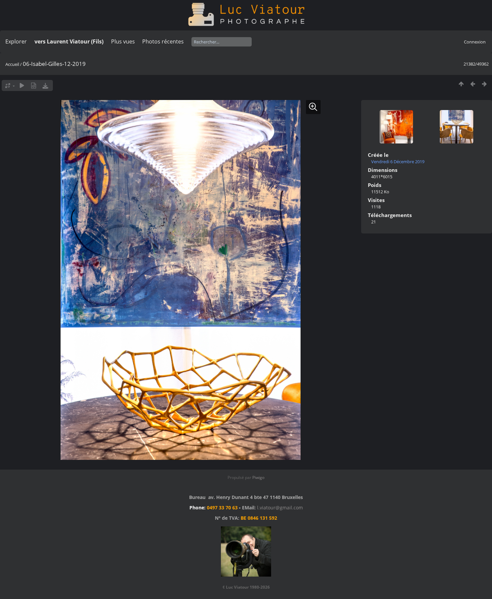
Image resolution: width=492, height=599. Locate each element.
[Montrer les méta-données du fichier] (33, 85)
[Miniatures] (461, 84)
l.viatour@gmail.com (280, 507)
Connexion (475, 42)
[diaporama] (22, 85)
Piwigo (258, 477)
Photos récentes (163, 41)
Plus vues (123, 41)
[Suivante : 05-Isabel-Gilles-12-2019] (484, 84)
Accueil (12, 64)
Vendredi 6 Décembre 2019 (397, 162)
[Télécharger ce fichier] (45, 85)
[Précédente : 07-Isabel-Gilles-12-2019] (473, 84)
